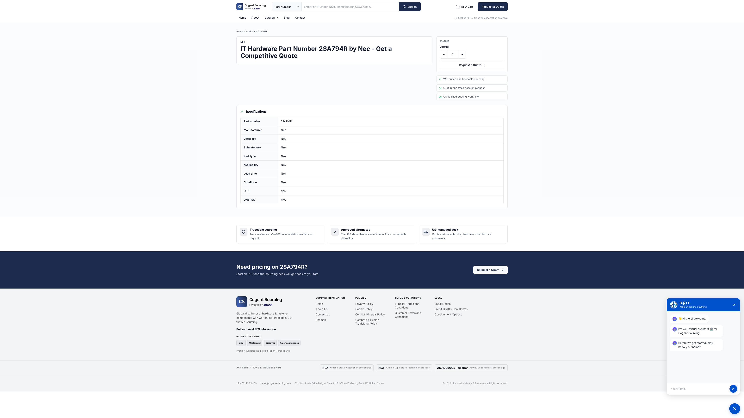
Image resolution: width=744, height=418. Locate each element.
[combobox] (350, 6)
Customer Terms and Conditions (408, 314)
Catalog (270, 17)
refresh (734, 304)
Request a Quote (493, 6)
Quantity (444, 46)
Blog (287, 17)
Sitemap (321, 319)
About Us (321, 309)
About (255, 17)
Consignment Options (448, 314)
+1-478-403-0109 (246, 383)
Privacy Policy (364, 303)
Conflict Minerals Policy (370, 314)
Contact (300, 17)
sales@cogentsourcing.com (275, 383)
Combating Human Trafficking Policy (367, 321)
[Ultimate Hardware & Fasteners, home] (251, 6)
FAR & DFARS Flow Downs (451, 309)
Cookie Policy (363, 309)
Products (250, 31)
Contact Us (323, 314)
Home (242, 17)
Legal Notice (443, 303)
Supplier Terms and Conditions (407, 305)
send (733, 389)
